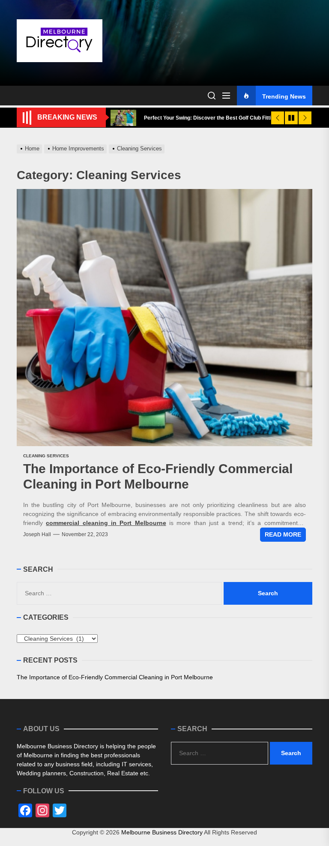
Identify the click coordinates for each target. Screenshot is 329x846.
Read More (283, 534)
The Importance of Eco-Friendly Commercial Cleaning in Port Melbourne (115, 677)
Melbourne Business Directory (162, 832)
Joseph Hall (37, 534)
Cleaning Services (46, 455)
